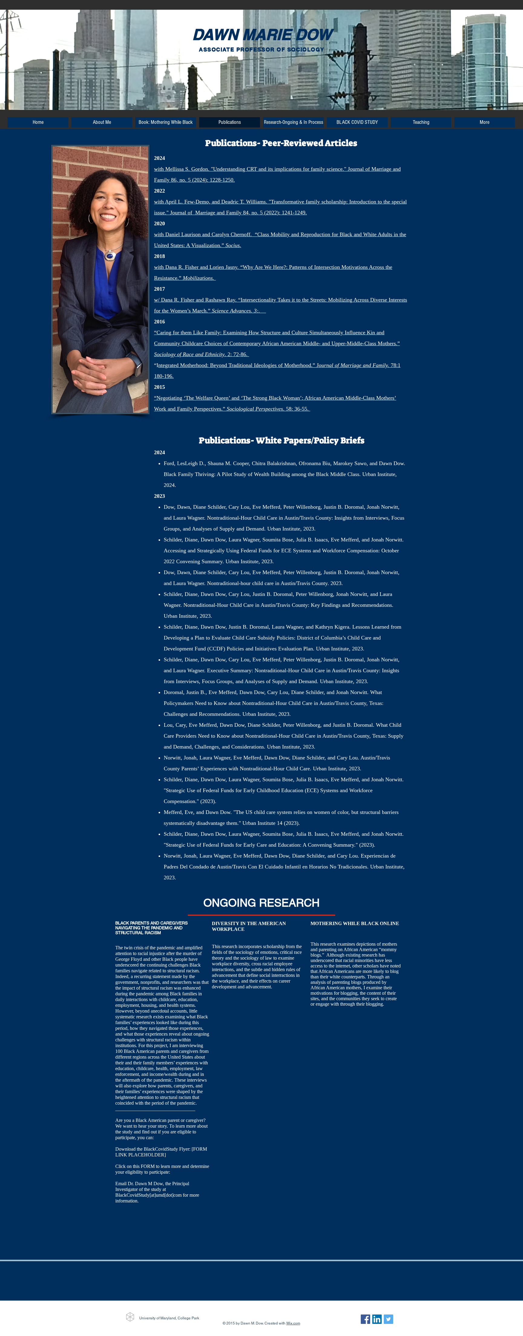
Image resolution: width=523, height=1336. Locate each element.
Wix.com (293, 1323)
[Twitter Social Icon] (388, 1319)
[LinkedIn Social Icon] (377, 1319)
